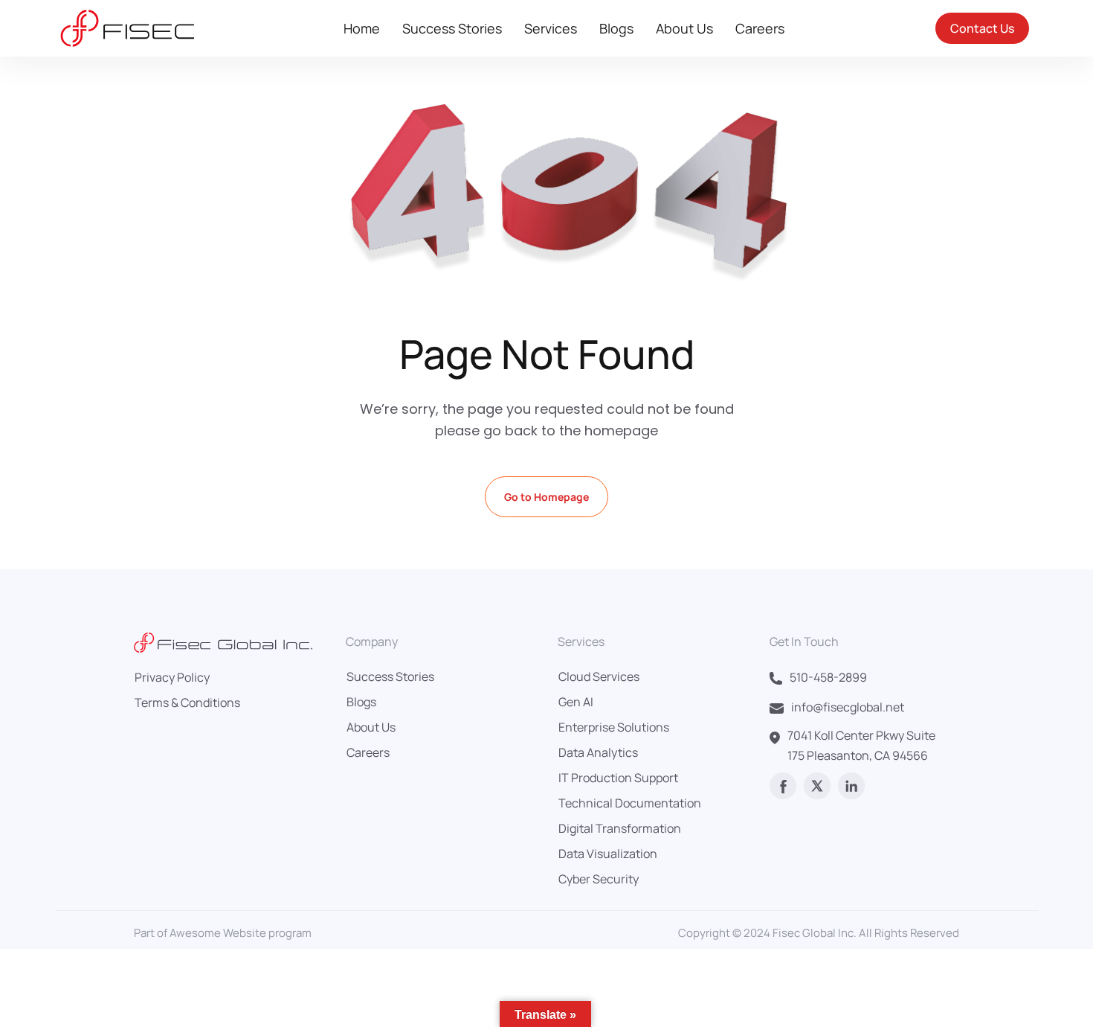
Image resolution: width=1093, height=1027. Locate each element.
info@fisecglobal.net (847, 707)
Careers (759, 28)
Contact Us (982, 28)
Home (362, 28)
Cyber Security (598, 879)
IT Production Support (618, 778)
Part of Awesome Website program (223, 933)
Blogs (616, 28)
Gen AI (575, 702)
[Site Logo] (125, 28)
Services (550, 28)
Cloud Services (598, 676)
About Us (684, 28)
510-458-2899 (828, 677)
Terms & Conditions (187, 702)
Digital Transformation (619, 828)
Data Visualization (607, 853)
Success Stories (452, 28)
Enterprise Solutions (613, 727)
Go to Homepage (546, 497)
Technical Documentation (629, 803)
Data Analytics (598, 752)
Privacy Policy (172, 677)
